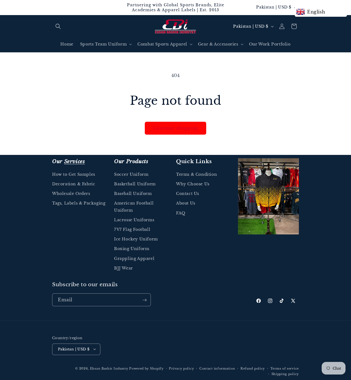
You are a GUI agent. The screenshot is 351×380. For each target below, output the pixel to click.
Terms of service (284, 368)
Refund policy (252, 368)
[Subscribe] (144, 300)
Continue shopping (175, 128)
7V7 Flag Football (132, 229)
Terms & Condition (196, 174)
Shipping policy (285, 374)
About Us (185, 203)
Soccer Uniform (131, 174)
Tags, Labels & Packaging (78, 203)
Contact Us (187, 193)
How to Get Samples (73, 174)
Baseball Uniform (133, 193)
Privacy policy (181, 368)
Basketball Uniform (135, 184)
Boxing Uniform (131, 248)
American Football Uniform (134, 207)
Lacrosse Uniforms (134, 219)
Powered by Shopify (146, 368)
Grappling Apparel (134, 258)
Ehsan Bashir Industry (109, 368)
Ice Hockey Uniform (136, 239)
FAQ (180, 213)
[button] (58, 26)
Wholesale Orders (71, 193)
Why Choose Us (193, 184)
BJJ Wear (123, 268)
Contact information (217, 368)
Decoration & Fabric (73, 184)
